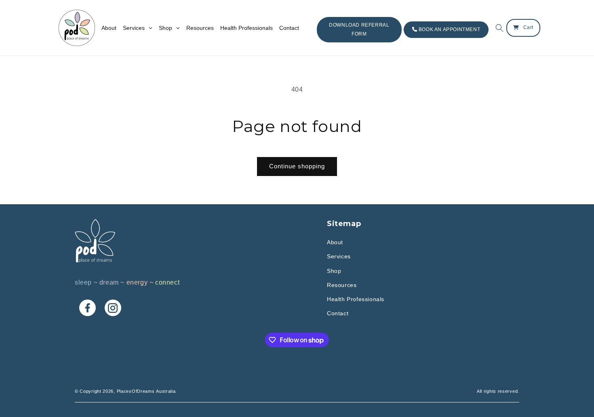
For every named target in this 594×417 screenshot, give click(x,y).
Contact (337, 313)
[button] (497, 28)
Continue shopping (297, 166)
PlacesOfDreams (136, 391)
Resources (341, 285)
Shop (334, 271)
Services (339, 256)
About (335, 242)
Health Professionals (355, 299)
